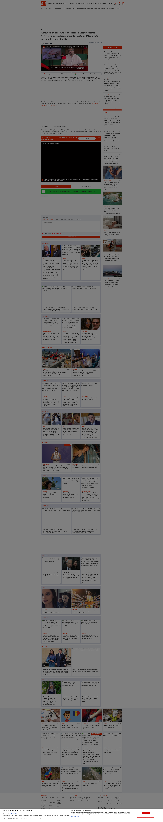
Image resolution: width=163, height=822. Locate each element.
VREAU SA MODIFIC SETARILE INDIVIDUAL (145, 817)
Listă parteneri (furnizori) (75, 816)
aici (63, 817)
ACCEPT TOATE (145, 812)
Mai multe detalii (14, 813)
